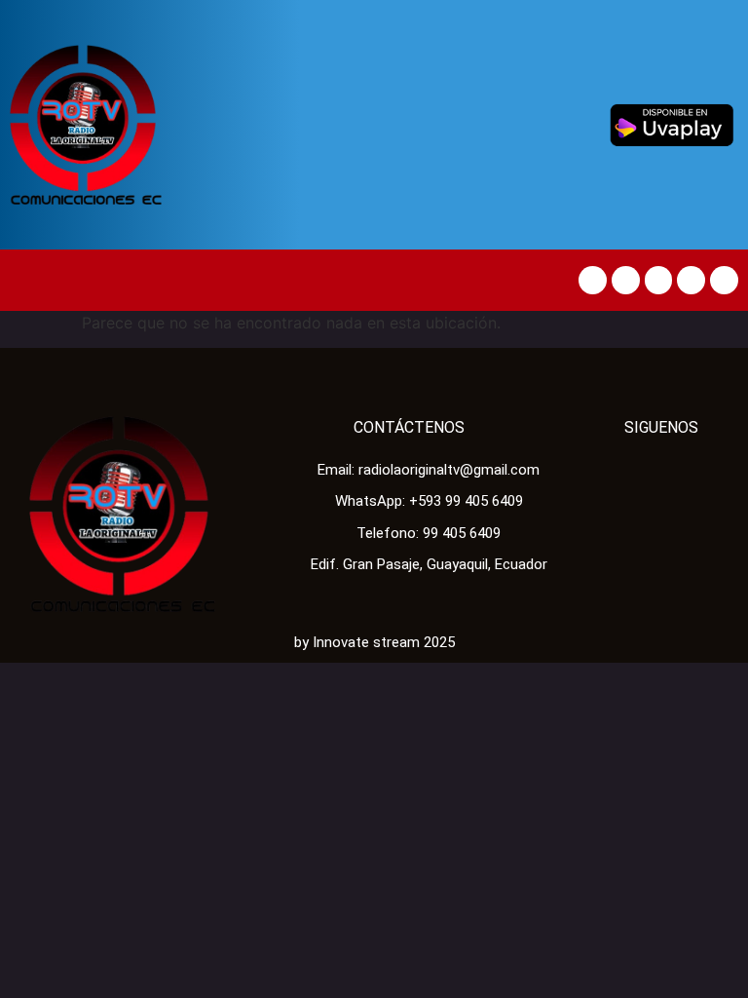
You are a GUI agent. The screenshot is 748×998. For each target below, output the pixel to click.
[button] (28, 280)
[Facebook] (593, 280)
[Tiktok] (659, 280)
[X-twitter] (626, 280)
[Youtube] (691, 280)
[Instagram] (724, 280)
